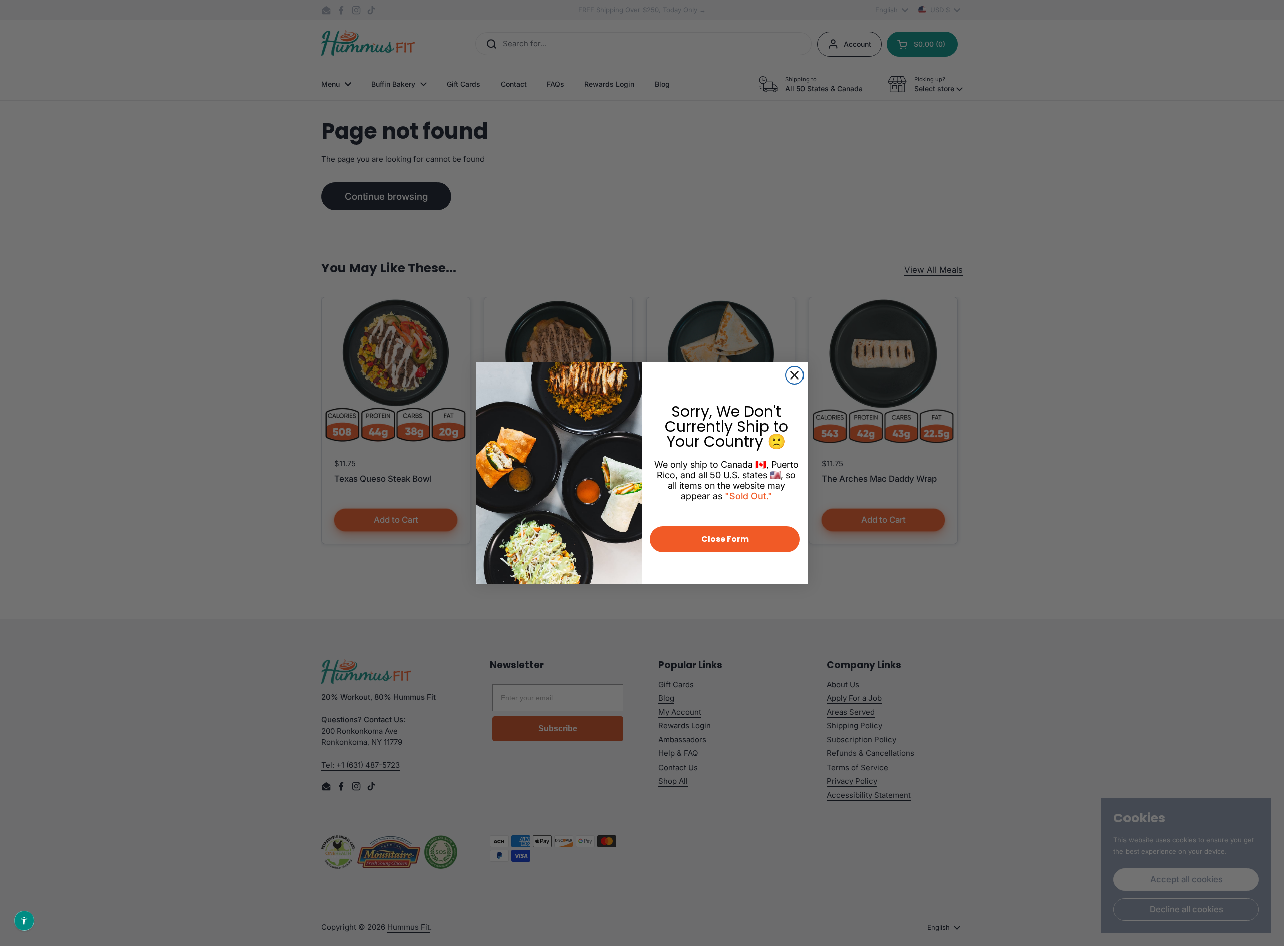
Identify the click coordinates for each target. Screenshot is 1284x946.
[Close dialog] (795, 375)
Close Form (725, 539)
